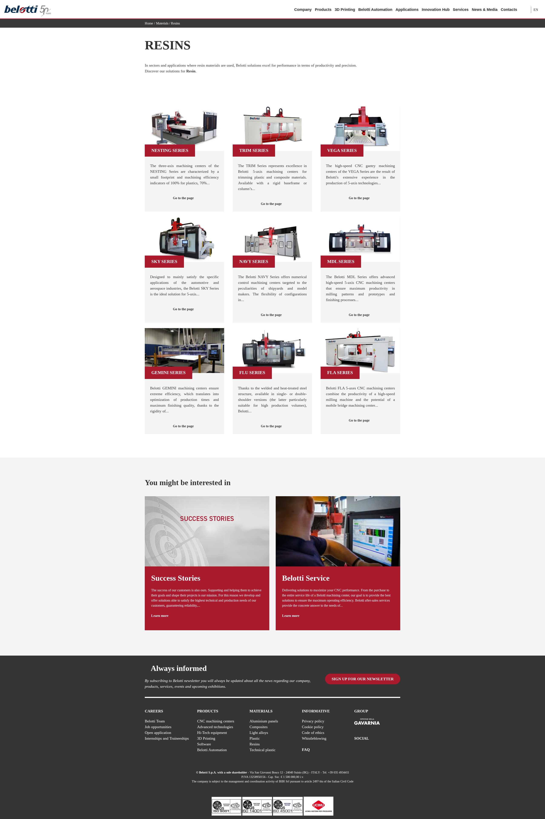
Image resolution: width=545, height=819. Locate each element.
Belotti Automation (375, 9)
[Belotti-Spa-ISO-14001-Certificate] (257, 806)
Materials (162, 23)
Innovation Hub (436, 9)
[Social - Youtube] (381, 750)
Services (461, 9)
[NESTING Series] (184, 128)
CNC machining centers (215, 721)
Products (323, 9)
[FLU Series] (272, 350)
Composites (259, 727)
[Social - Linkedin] (389, 750)
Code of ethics (313, 732)
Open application (158, 732)
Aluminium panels (264, 721)
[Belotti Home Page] (27, 9)
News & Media (485, 9)
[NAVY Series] (272, 239)
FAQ (306, 750)
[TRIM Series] (272, 128)
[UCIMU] (318, 806)
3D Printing (345, 9)
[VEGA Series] (360, 128)
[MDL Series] (360, 239)
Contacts (509, 9)
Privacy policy (313, 721)
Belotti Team (155, 721)
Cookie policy (313, 727)
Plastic (255, 738)
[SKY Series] (184, 239)
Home (149, 23)
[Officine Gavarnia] (367, 722)
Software (204, 744)
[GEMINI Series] (184, 350)
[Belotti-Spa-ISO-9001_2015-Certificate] (226, 806)
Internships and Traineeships (167, 738)
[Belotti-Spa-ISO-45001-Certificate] (288, 806)
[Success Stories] (207, 531)
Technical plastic (262, 750)
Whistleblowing (314, 738)
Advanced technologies (215, 727)
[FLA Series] (360, 350)
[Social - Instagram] (398, 750)
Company (303, 9)
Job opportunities (158, 727)
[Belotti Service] (338, 531)
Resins (255, 744)
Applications (407, 9)
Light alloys (259, 732)
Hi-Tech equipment (212, 732)
